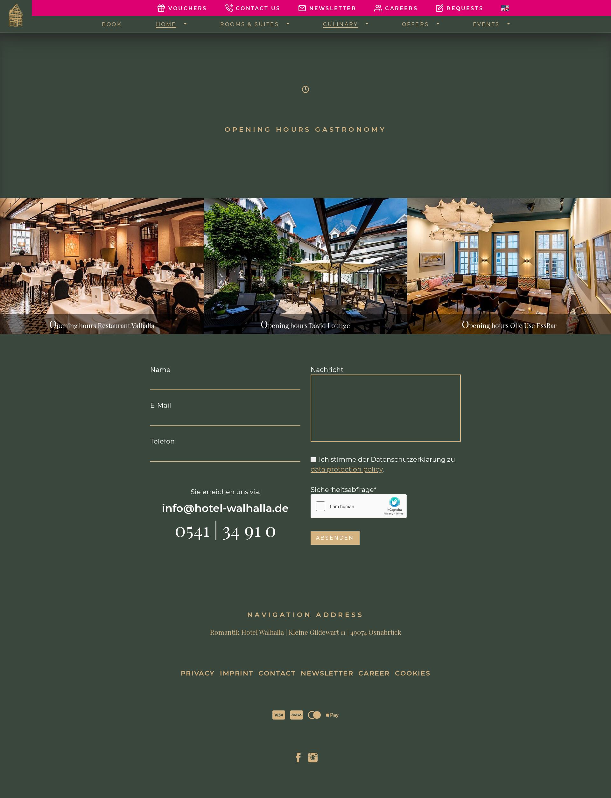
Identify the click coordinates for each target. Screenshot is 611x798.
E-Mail (160, 405)
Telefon (162, 441)
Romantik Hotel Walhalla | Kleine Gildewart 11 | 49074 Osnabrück (305, 632)
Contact (277, 673)
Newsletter (327, 673)
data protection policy (347, 469)
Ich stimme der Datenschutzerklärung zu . (383, 464)
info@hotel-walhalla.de (225, 508)
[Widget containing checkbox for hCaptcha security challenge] (359, 506)
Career (374, 673)
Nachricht (327, 370)
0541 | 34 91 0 (225, 528)
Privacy (198, 673)
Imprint (236, 673)
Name (160, 370)
